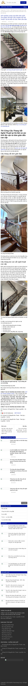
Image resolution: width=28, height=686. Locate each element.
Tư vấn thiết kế (5, 519)
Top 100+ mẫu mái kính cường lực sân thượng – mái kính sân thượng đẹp (15, 586)
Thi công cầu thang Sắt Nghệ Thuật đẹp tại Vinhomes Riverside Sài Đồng (18, 471)
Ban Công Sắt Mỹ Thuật (7, 626)
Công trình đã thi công (7, 511)
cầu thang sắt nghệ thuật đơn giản (14, 69)
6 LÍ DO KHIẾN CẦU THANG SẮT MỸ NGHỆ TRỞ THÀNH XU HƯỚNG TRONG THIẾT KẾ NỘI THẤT (18, 452)
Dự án (3, 514)
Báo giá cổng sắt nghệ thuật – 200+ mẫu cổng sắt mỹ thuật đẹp (15, 580)
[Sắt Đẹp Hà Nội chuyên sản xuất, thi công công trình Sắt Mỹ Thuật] (3, 2)
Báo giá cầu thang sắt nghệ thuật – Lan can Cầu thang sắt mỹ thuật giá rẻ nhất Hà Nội (16, 596)
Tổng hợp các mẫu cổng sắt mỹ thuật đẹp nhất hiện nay (18, 479)
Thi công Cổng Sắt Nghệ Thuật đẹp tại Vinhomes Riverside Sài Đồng (18, 461)
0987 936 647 (18, 413)
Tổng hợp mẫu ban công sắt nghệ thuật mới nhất (18, 489)
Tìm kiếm (23, 2)
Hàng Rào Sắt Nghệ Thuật (8, 630)
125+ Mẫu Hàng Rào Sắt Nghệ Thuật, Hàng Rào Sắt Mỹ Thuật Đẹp (16, 575)
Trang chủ (3, 10)
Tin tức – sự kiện (5, 517)
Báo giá (3, 508)
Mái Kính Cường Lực (7, 632)
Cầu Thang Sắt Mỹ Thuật (8, 624)
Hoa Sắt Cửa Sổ (6, 638)
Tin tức (8, 10)
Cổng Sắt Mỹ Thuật (6, 628)
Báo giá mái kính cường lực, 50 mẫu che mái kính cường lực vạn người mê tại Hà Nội (15, 602)
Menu (25, 7)
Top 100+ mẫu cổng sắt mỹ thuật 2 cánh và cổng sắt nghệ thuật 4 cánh (16, 591)
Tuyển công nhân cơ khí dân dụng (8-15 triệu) (18, 441)
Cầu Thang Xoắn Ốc (6, 634)
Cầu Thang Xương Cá (7, 636)
